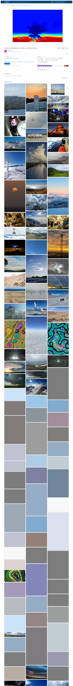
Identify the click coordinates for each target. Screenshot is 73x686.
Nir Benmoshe (12, 5)
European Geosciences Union (60, 2)
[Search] (2, 2)
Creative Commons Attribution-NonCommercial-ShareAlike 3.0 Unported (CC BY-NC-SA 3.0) (19, 61)
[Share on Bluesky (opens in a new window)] (42, 70)
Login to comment (65, 77)
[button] (71, 2)
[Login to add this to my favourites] (65, 48)
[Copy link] (47, 70)
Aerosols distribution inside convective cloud (23, 5)
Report (68, 53)
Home (5, 5)
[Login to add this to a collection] (68, 48)
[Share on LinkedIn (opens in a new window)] (40, 70)
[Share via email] (44, 70)
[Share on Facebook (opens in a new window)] (38, 70)
